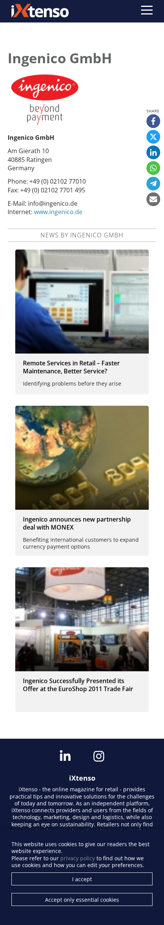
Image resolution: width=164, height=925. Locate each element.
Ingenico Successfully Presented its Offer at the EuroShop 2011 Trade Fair (78, 685)
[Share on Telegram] (153, 183)
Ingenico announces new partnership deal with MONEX (77, 523)
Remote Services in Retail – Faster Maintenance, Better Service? (71, 367)
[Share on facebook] (153, 121)
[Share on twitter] (153, 137)
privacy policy (77, 858)
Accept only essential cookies (82, 899)
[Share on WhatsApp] (153, 168)
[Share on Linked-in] (153, 152)
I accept (82, 879)
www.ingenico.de (58, 212)
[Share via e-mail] (153, 199)
